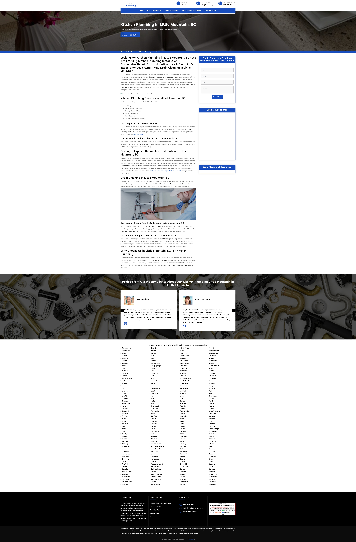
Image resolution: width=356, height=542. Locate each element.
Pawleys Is (125, 368)
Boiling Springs (214, 351)
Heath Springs (214, 429)
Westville (212, 363)
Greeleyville (125, 411)
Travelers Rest (127, 482)
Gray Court (154, 408)
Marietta (154, 386)
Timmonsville (126, 348)
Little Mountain (131, 52)
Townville (125, 484)
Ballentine (212, 484)
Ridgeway (125, 363)
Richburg (125, 444)
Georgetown (184, 358)
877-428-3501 (228, 5)
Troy (123, 426)
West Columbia (214, 366)
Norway (211, 398)
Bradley (124, 429)
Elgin (210, 446)
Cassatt (212, 464)
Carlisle (211, 466)
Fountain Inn (155, 411)
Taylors (153, 351)
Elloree (211, 444)
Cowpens (183, 469)
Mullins (124, 381)
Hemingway (155, 459)
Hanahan (183, 376)
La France (154, 393)
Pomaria (212, 388)
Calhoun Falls (155, 431)
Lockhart (183, 426)
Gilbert (211, 434)
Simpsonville (155, 363)
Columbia (212, 356)
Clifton (182, 477)
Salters (124, 361)
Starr (152, 356)
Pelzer (153, 376)
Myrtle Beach (155, 451)
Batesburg (212, 482)
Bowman (212, 472)
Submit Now (217, 97)
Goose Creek (184, 356)
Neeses (211, 406)
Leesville (125, 391)
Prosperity (212, 386)
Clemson (154, 426)
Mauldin (153, 383)
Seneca (124, 356)
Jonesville (183, 436)
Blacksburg (126, 474)
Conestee (154, 421)
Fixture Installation (154, 10)
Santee (211, 381)
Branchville (183, 368)
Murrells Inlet (155, 449)
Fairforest (183, 454)
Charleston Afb (185, 381)
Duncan (182, 459)
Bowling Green (127, 472)
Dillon (124, 419)
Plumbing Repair (210, 10)
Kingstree (125, 401)
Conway (153, 461)
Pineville (124, 366)
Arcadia (211, 348)
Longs (153, 454)
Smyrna (124, 436)
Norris (153, 378)
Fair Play (125, 416)
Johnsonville (126, 403)
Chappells (212, 456)
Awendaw (183, 371)
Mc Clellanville (156, 479)
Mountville (183, 416)
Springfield (212, 376)
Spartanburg (213, 353)
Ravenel (153, 472)
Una (181, 398)
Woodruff (183, 386)
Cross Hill (183, 464)
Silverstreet (213, 378)
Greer (153, 403)
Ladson (153, 482)
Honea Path (155, 398)
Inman (182, 441)
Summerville (155, 466)
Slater (153, 358)
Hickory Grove (126, 454)
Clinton (182, 474)
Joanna (182, 439)
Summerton (126, 351)
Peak (210, 393)
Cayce (211, 461)
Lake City (125, 398)
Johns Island (155, 484)
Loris (123, 388)
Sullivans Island (156, 469)
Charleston (184, 383)
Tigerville (154, 348)
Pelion (211, 391)
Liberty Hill (212, 413)
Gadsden (212, 439)
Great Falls (213, 431)
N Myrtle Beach (127, 378)
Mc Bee (124, 383)
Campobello (184, 482)
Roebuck (183, 403)
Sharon (124, 439)
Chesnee (183, 479)
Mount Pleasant (156, 474)
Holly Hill (212, 426)
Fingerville (183, 451)
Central (153, 429)
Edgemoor (125, 459)
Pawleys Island (156, 444)
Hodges (153, 401)
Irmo (210, 421)
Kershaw (212, 419)
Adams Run (184, 373)
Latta (124, 393)
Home (142, 10)
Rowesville (212, 383)
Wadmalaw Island (157, 464)
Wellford (183, 391)
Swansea (212, 371)
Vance (211, 368)
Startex (182, 401)
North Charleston (186, 378)
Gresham (125, 408)
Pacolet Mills (184, 411)
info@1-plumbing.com (208, 5)
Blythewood (213, 474)
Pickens (153, 371)
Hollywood (183, 353)
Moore (182, 419)
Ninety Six (154, 381)
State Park (212, 373)
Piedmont (154, 368)
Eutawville (212, 441)
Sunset (153, 353)
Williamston (126, 477)
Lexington (212, 416)
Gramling (183, 444)
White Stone (184, 388)
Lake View (125, 396)
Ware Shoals (126, 479)
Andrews (125, 424)
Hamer (124, 406)
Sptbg (124, 353)
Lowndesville (155, 388)
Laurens (183, 429)
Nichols (124, 376)
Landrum (183, 431)
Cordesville (184, 366)
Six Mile (153, 361)
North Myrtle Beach (157, 446)
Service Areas (154, 513)
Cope (211, 454)
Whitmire (212, 358)
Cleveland (154, 424)
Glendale (183, 446)
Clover (124, 461)
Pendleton (154, 373)
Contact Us (154, 517)
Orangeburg (213, 396)
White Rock (213, 361)
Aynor (124, 421)
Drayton (183, 461)
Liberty (153, 391)
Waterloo (183, 393)
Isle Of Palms (184, 348)
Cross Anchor (185, 466)
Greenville (154, 441)
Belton (153, 434)
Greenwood (155, 406)
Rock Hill (125, 441)
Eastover (212, 449)
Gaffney (183, 449)
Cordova (212, 451)
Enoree (182, 456)
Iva (152, 396)
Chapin (211, 459)
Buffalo (182, 484)
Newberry (212, 403)
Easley (153, 413)
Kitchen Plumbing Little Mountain (150, 52)
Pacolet (182, 413)
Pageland (125, 373)
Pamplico (125, 371)
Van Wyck (125, 434)
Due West (154, 416)
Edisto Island (184, 363)
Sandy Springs (156, 366)
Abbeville (154, 439)
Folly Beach (184, 361)
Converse (183, 472)
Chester (124, 466)
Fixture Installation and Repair (160, 503)
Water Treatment (171, 10)
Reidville (183, 406)
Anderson (154, 436)
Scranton (125, 358)
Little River (154, 456)
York (123, 431)
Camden (212, 469)
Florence (125, 413)
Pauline (182, 408)
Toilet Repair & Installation (191, 10)
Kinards (182, 434)
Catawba (125, 469)
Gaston (211, 436)
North (211, 401)
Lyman (182, 424)
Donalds (153, 419)
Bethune (212, 479)
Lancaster (125, 451)
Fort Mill (125, 464)
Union (182, 396)
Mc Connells (126, 446)
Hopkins (212, 424)
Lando (124, 449)
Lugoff (211, 408)
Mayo (182, 421)
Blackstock (213, 477)
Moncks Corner (156, 477)
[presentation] (122, 310)
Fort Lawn (125, 456)
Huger (182, 351)
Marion (124, 386)
